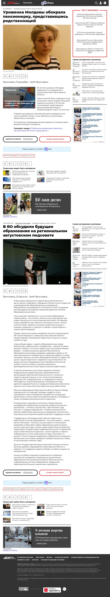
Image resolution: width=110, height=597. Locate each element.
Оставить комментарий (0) (55, 139)
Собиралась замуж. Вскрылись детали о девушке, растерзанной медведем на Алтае (93, 85)
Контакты (35, 560)
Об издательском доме (25, 557)
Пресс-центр (40, 557)
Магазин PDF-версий (62, 557)
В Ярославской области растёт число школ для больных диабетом (56, 506)
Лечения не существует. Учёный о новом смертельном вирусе (93, 249)
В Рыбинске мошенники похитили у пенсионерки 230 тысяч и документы (38, 129)
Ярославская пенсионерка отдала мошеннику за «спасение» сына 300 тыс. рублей (23, 186)
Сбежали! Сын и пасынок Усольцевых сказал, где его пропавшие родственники (94, 264)
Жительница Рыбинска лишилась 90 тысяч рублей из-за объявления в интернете (23, 172)
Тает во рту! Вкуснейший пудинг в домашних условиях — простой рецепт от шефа (93, 235)
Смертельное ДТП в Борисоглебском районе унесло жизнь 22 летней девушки (90, 25)
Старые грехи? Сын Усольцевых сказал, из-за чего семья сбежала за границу (94, 242)
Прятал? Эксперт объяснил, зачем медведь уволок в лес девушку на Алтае (93, 99)
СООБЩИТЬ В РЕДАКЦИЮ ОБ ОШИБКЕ (52, 560)
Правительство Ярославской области (16, 286)
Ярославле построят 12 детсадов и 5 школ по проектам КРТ (23, 519)
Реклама (49, 557)
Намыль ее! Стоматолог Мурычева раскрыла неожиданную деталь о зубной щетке (93, 78)
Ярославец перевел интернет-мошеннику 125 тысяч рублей (56, 172)
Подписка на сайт (23, 560)
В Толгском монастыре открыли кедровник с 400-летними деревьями (90, 33)
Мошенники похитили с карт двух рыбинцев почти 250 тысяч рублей (57, 179)
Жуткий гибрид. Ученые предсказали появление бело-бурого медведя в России (94, 257)
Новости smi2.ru (10, 217)
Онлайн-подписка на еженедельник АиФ (85, 557)
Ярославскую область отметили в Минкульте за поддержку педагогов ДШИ (90, 50)
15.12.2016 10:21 (7, 9)
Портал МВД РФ (8, 71)
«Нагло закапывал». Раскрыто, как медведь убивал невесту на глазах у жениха (94, 64)
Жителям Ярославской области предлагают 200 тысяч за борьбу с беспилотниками (89, 16)
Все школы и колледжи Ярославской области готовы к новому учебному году (22, 513)
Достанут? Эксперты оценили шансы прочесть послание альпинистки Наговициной (94, 71)
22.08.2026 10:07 (8, 223)
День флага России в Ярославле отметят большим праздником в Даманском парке (90, 42)
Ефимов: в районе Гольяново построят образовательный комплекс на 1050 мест (56, 513)
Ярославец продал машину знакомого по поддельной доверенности (21, 179)
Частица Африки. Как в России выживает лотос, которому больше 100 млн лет (93, 228)
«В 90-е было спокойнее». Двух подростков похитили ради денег (93, 91)
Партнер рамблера (36, 589)
